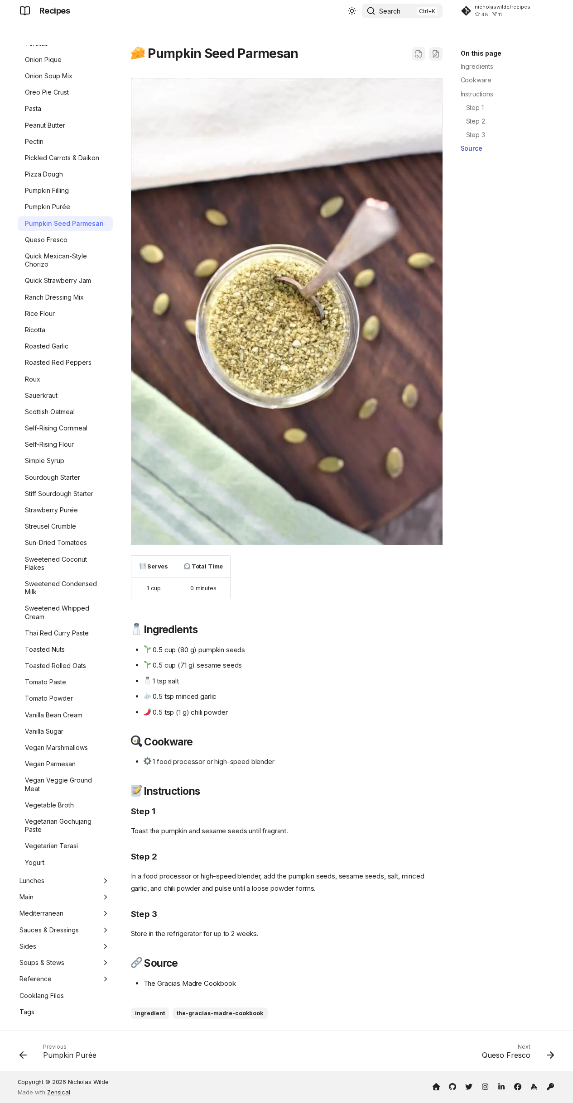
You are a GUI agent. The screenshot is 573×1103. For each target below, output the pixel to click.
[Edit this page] (436, 54)
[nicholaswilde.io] (436, 1086)
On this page (481, 53)
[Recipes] (25, 11)
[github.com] (452, 1086)
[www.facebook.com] (517, 1086)
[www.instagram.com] (485, 1086)
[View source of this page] (418, 54)
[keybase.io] (534, 1086)
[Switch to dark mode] (352, 11)
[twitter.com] (469, 1086)
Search (389, 11)
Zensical (58, 1092)
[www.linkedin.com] (501, 1086)
